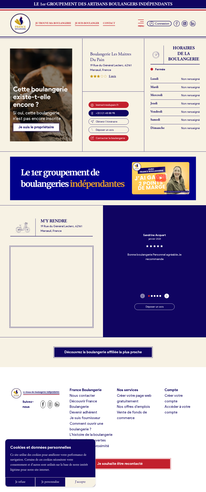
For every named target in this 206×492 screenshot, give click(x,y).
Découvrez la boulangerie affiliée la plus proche (103, 352)
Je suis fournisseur (85, 418)
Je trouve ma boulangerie (53, 23)
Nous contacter (82, 395)
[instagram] (185, 24)
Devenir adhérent (83, 412)
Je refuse (20, 482)
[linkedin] (193, 24)
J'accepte (80, 482)
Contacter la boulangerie (110, 138)
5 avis (112, 76)
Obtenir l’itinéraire (106, 121)
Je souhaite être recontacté (120, 463)
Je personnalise (50, 482)
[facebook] (177, 24)
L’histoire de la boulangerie (91, 434)
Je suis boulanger (87, 23)
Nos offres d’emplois (133, 406)
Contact (109, 23)
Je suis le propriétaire (36, 127)
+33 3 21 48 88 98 (105, 113)
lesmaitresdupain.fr (107, 104)
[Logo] (20, 23)
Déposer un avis (105, 129)
